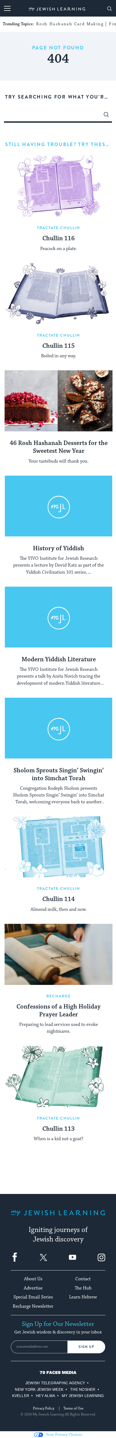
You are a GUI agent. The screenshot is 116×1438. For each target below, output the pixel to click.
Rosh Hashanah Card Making (70, 24)
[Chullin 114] (58, 846)
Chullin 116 (58, 238)
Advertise (33, 1288)
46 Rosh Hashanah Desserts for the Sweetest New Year (59, 447)
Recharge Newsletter (33, 1306)
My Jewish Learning (83, 1395)
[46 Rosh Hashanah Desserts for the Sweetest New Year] (58, 400)
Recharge (58, 996)
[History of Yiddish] (58, 506)
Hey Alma (45, 1395)
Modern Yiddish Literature (59, 659)
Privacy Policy (43, 1408)
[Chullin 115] (58, 293)
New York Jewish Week (39, 1389)
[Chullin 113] (58, 1076)
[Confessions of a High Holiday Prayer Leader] (58, 954)
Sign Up (86, 1346)
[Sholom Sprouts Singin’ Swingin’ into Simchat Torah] (58, 728)
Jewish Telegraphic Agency (55, 1383)
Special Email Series (33, 1297)
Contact (83, 1279)
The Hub (83, 1288)
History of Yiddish (58, 548)
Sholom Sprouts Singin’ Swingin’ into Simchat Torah (58, 774)
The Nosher (82, 1389)
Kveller (20, 1395)
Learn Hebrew (83, 1297)
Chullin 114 (58, 899)
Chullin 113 (58, 1129)
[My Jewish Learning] (58, 1217)
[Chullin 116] (58, 186)
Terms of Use (73, 1408)
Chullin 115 (58, 346)
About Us (33, 1279)
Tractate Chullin (58, 227)
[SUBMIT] (106, 116)
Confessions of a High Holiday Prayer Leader (58, 1011)
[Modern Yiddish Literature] (58, 617)
